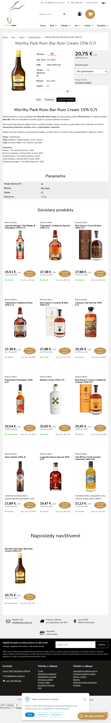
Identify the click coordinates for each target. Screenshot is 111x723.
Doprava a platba (45, 679)
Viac (13, 37)
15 (42, 184)
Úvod (5, 37)
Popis (38, 99)
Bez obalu (45, 188)
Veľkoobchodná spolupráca (85, 682)
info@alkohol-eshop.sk (54, 2)
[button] (106, 713)
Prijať (30, 715)
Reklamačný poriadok (47, 677)
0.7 (42, 192)
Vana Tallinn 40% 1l (15, 457)
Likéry (21, 37)
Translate (20, 708)
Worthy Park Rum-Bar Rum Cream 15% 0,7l (19, 549)
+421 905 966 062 (13, 681)
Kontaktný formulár (46, 685)
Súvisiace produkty (83, 82)
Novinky (76, 679)
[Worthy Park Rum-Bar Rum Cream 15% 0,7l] (18, 70)
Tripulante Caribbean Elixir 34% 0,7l (19, 303)
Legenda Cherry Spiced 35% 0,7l (54, 458)
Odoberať (101, 645)
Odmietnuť (56, 715)
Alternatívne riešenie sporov (85, 671)
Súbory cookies (79, 677)
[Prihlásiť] (80, 14)
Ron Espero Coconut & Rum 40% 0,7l (54, 303)
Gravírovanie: (82, 65)
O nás (40, 671)
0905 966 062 (77, 2)
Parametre (49, 99)
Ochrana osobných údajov (84, 674)
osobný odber (92, 2)
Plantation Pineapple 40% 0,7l (19, 381)
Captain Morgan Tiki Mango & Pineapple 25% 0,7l (20, 226)
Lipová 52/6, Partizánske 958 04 (16, 671)
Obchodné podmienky (47, 674)
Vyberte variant (29, 273)
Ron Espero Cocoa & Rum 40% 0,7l (88, 226)
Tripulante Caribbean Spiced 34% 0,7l (55, 226)
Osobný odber (44, 682)
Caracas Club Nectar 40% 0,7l (88, 303)
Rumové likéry (35, 37)
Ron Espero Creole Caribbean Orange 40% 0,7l (90, 381)
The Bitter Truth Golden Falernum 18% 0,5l (88, 458)
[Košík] (90, 14)
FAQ (40, 688)
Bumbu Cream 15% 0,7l (52, 379)
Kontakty (77, 685)
